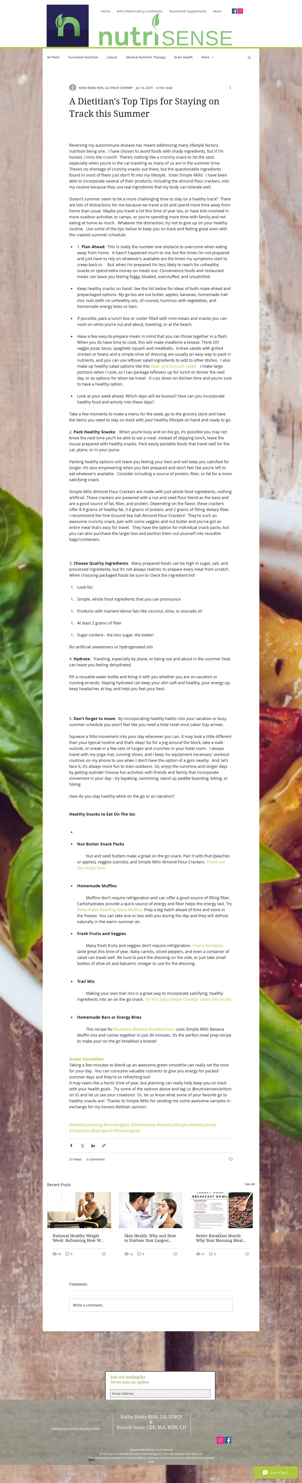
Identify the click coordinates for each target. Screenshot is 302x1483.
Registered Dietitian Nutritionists (151, 1450)
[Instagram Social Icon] (240, 11)
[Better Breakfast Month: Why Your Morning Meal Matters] (223, 1210)
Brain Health (183, 57)
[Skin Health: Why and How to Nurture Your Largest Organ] (151, 1210)
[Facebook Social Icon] (234, 11)
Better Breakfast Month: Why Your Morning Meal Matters (219, 1238)
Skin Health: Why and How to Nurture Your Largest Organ (150, 1238)
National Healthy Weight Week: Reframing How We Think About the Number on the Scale (78, 1238)
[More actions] (230, 87)
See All (250, 1184)
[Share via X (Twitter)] (82, 1145)
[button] (249, 57)
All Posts (53, 57)
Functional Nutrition (83, 57)
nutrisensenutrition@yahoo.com (75, 1428)
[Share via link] (104, 1145)
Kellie (126, 1417)
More (205, 57)
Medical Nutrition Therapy (145, 57)
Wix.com (197, 1454)
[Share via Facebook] (71, 1145)
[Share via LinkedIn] (93, 1145)
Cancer (112, 57)
